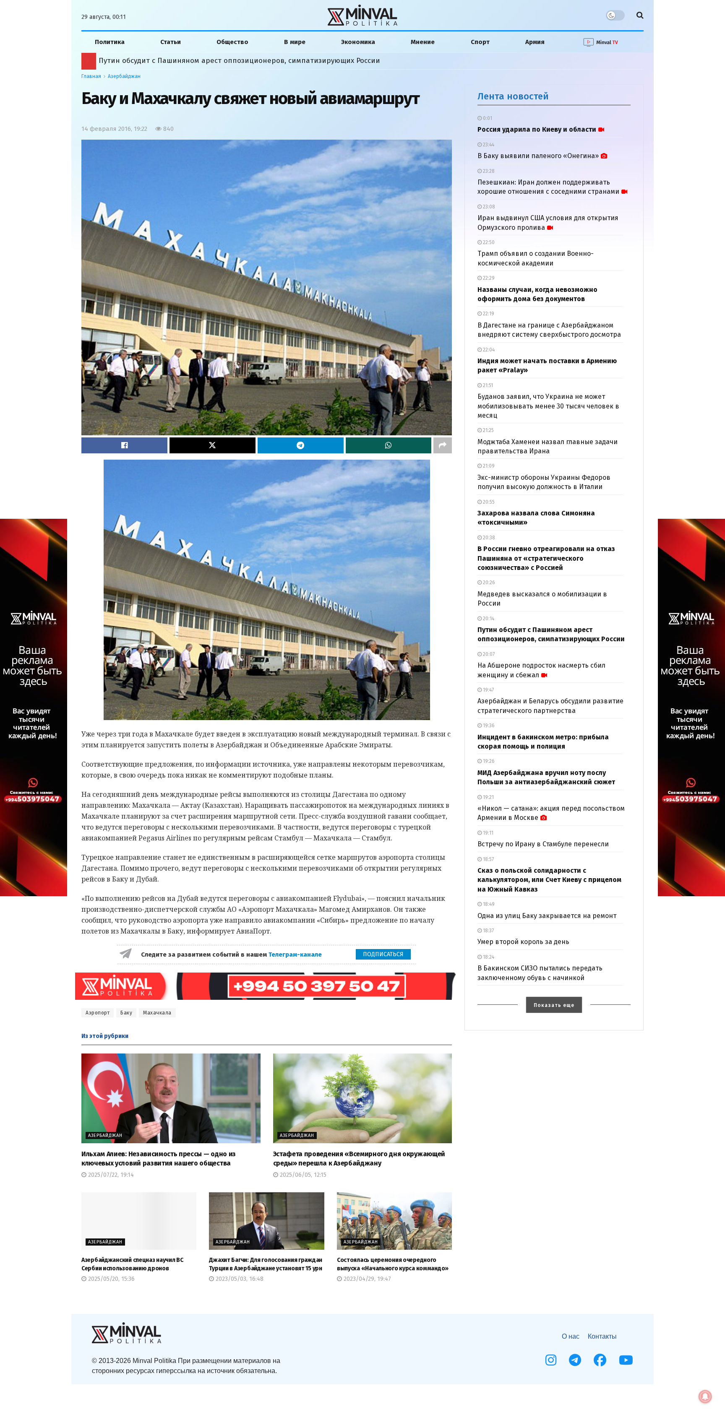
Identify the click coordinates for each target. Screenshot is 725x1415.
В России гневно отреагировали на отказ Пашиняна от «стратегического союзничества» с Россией (546, 558)
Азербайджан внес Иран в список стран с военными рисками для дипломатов (237, 60)
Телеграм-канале (296, 954)
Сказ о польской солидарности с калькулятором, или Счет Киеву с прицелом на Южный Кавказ (549, 879)
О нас (570, 1336)
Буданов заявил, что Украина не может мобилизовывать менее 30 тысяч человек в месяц (548, 406)
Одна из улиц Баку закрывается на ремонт (546, 916)
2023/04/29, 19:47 (366, 1278)
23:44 (488, 145)
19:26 (488, 761)
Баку (126, 1013)
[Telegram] (575, 1360)
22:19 (488, 314)
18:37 (488, 931)
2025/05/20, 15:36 (110, 1278)
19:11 (487, 833)
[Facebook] (600, 1360)
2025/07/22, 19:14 (110, 1174)
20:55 (488, 502)
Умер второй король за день (523, 942)
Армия (535, 42)
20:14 (488, 619)
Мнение (423, 42)
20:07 (488, 654)
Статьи (170, 42)
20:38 (488, 538)
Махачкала (157, 1013)
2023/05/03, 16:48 (238, 1278)
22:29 (488, 278)
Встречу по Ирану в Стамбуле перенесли (543, 844)
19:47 (488, 690)
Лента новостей (513, 96)
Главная (91, 76)
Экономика (358, 42)
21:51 (487, 385)
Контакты (602, 1336)
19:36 (488, 725)
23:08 (488, 207)
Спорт (480, 42)
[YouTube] (626, 1360)
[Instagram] (550, 1360)
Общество (232, 42)
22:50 (488, 242)
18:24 (488, 957)
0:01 (487, 118)
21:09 (488, 466)
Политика (110, 42)
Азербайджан (124, 76)
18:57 (488, 859)
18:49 (488, 904)
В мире (294, 42)
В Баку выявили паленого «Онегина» (538, 156)
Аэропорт (98, 1013)
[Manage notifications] (705, 1396)
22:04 (488, 350)
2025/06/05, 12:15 (302, 1174)
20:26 (488, 582)
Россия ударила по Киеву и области (536, 129)
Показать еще (554, 1005)
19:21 (488, 797)
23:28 (488, 171)
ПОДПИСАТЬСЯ (383, 954)
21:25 (488, 430)
